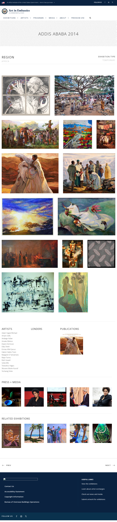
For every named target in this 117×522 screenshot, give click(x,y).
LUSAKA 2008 (34, 438)
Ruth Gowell (6, 360)
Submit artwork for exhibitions (93, 499)
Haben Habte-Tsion (9, 352)
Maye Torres (6, 357)
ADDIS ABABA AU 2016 (79, 437)
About (63, 18)
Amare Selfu (6, 336)
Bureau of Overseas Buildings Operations (22, 502)
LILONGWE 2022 (56, 438)
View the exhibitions (89, 484)
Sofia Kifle (5, 363)
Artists (24, 18)
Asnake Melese (7, 341)
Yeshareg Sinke (7, 371)
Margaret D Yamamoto (10, 355)
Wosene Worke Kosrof (10, 368)
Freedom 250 (77, 18)
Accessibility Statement (14, 491)
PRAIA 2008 (102, 438)
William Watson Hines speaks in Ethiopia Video (11, 400)
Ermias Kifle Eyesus (9, 349)
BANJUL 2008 (11, 443)
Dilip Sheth (6, 346)
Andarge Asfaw (7, 338)
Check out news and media (92, 494)
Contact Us (9, 486)
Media (52, 18)
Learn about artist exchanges (93, 489)
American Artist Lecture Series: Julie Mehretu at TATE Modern (57, 398)
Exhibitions (9, 18)
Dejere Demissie (8, 344)
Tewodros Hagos (8, 366)
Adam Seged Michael (9, 333)
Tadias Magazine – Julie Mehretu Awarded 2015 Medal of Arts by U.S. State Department (79, 396)
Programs (38, 18)
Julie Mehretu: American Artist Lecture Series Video (34, 400)
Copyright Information (14, 496)
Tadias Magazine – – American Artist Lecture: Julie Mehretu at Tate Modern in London (102, 397)
